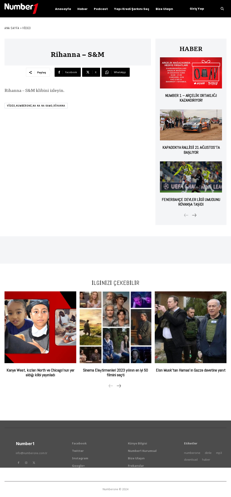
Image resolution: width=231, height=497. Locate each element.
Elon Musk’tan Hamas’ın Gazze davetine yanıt (191, 370)
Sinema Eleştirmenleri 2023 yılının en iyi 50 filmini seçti (115, 372)
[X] (34, 462)
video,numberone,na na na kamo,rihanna (36, 105)
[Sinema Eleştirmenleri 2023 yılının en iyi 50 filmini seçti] (115, 327)
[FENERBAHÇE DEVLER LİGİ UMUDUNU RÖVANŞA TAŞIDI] (191, 176)
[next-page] (194, 215)
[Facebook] (18, 462)
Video (26, 28)
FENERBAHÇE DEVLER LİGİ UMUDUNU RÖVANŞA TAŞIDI (191, 202)
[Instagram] (26, 462)
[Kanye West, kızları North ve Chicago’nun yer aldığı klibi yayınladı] (40, 327)
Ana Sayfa (12, 28)
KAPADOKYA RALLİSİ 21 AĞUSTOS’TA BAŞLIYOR (191, 150)
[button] (222, 8)
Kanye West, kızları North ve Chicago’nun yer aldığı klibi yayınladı (40, 372)
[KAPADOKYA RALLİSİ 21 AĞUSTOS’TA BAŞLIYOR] (191, 124)
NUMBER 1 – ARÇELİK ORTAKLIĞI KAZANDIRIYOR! (191, 98)
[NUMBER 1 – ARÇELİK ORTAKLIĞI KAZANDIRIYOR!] (191, 72)
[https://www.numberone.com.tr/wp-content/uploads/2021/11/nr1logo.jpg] (21, 8)
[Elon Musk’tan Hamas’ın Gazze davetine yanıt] (190, 327)
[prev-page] (186, 215)
